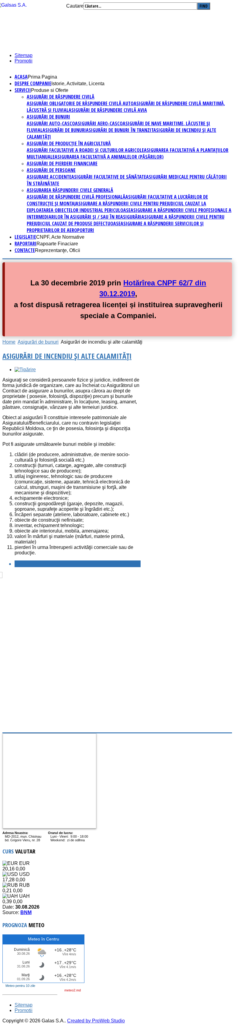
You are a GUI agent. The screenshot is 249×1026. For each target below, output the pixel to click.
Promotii (23, 60)
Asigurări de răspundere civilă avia (108, 110)
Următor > (26, 563)
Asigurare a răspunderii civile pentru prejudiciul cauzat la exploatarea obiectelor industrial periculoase (116, 207)
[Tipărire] (25, 369)
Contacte (25, 250)
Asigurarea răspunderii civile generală (70, 190)
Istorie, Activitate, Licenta (77, 83)
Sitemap (23, 55)
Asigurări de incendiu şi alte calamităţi (66, 356)
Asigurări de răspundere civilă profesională (76, 196)
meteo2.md (72, 990)
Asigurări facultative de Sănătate (108, 176)
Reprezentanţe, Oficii (57, 250)
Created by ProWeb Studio (96, 1020)
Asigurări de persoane (51, 170)
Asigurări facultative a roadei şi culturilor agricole (85, 150)
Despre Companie (33, 83)
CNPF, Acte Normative (60, 237)
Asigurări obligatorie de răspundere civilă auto (80, 103)
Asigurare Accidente (49, 176)
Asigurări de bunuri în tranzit (119, 130)
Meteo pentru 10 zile (20, 985)
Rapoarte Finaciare (57, 243)
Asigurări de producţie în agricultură (69, 143)
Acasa (21, 76)
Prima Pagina (42, 76)
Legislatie (25, 237)
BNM (26, 912)
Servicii (23, 90)
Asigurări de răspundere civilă (60, 96)
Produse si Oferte (49, 90)
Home (8, 342)
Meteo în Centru (43, 939)
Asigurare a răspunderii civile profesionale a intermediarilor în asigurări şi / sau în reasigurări (129, 213)
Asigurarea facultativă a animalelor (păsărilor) (109, 156)
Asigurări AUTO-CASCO (51, 123)
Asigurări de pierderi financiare (62, 163)
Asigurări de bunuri (48, 116)
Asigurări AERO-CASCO (99, 123)
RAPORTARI (25, 243)
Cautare (75, 5)
